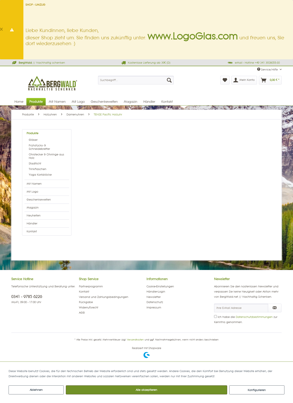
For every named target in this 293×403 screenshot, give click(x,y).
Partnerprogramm (91, 286)
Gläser (33, 139)
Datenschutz (154, 302)
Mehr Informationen (229, 376)
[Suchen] (169, 80)
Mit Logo (32, 191)
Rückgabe (86, 302)
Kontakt (32, 231)
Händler (32, 223)
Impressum (153, 307)
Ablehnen (36, 389)
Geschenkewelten (39, 199)
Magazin (33, 207)
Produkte (32, 133)
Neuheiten (34, 215)
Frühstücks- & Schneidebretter (39, 147)
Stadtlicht (35, 163)
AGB (82, 312)
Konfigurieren (257, 390)
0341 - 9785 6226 (26, 297)
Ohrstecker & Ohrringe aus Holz (46, 156)
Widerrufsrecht (88, 307)
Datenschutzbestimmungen (254, 317)
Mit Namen (34, 183)
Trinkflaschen (37, 169)
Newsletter (153, 297)
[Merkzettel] (225, 80)
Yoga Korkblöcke (40, 174)
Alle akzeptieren (146, 389)
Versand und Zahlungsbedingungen (103, 297)
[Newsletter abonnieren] (274, 308)
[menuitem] (136, 80)
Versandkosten (135, 340)
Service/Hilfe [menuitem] (269, 69)
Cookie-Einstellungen (160, 286)
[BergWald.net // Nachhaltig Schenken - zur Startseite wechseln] (53, 93)
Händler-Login (155, 291)
